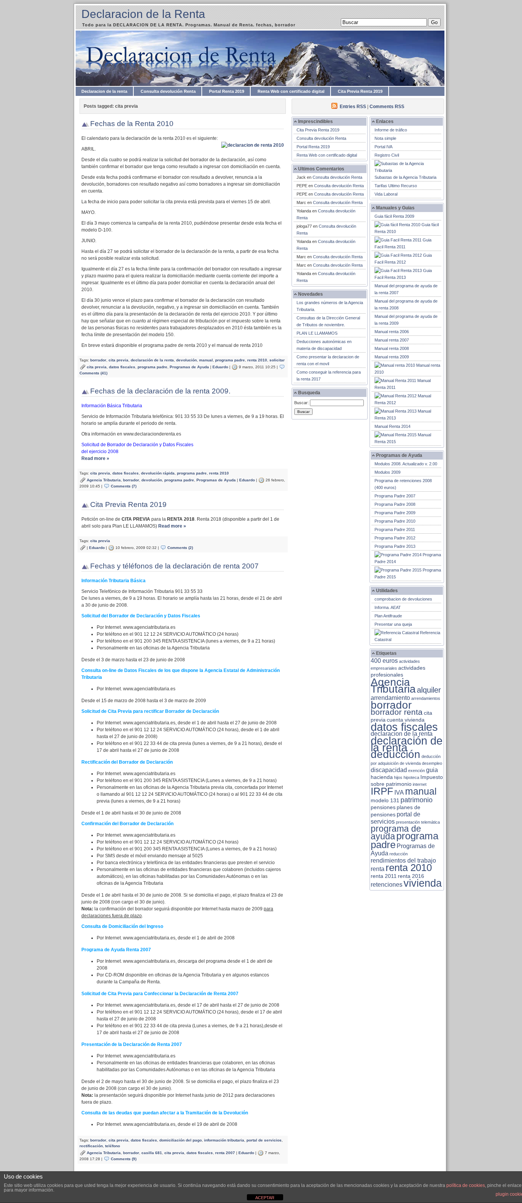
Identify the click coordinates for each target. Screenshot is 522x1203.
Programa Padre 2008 (394, 504)
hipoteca (411, 777)
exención (416, 770)
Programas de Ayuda (189, 367)
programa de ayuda (396, 832)
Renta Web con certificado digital (291, 91)
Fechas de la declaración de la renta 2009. (160, 391)
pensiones (383, 807)
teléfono (112, 1146)
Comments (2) (180, 548)
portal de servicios (264, 1140)
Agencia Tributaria (104, 480)
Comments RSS (387, 106)
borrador (98, 360)
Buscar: (301, 402)
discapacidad (389, 770)
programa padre (230, 360)
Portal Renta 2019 (226, 91)
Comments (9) (123, 1159)
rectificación (91, 1146)
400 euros (384, 660)
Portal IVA (383, 146)
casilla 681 (151, 1153)
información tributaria (224, 1140)
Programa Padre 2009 (394, 512)
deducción (395, 754)
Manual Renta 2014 (392, 426)
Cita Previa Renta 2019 (360, 91)
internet (419, 784)
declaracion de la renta (402, 733)
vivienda (423, 883)
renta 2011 (384, 876)
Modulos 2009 (387, 472)
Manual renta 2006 (391, 331)
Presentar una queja (393, 624)
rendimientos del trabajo (403, 860)
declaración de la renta (152, 360)
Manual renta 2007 (391, 340)
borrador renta (397, 712)
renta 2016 (411, 876)
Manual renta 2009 (391, 357)
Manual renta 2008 (391, 348)
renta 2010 (257, 360)
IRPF (382, 791)
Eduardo (220, 367)
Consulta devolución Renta (168, 91)
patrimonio (416, 800)
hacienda (382, 777)
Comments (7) (123, 486)
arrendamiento (390, 698)
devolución (186, 360)
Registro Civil (386, 155)
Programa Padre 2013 (394, 546)
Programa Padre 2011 (394, 529)
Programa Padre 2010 (394, 521)
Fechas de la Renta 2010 (131, 124)
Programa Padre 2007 (394, 496)
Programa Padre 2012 (394, 538)
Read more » (95, 458)
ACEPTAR (264, 1197)
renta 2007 (225, 1153)
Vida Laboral (385, 194)
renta (377, 869)
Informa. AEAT (387, 607)
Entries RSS (353, 106)
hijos (398, 777)
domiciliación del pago (180, 1140)
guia (432, 770)
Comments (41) (93, 373)
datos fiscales (122, 367)
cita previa (118, 360)
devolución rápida (158, 473)
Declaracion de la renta (104, 91)
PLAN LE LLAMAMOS (317, 333)
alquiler (429, 690)
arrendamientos (425, 698)
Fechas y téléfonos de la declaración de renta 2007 (174, 566)
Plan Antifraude (388, 616)
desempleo (432, 763)
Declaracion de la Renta (143, 14)
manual (206, 360)
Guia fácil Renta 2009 (394, 216)
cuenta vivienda (406, 720)
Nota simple (385, 138)
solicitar (277, 360)
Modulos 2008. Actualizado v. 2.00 (405, 463)
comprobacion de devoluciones (403, 599)
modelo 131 (385, 800)
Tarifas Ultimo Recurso (395, 185)
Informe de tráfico (390, 130)
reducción (398, 854)
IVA (399, 792)
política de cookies (465, 1185)
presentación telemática (418, 822)
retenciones (386, 884)
